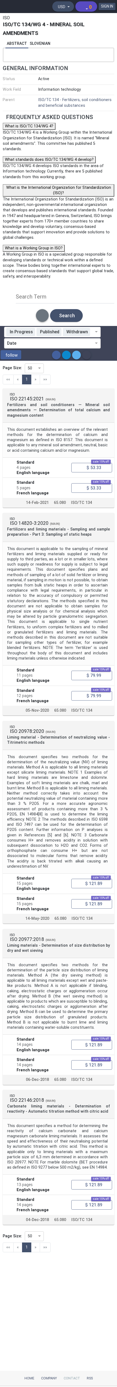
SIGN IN (107, 6)
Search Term (31, 296)
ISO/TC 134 (81, 502)
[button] (11, 354)
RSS (90, 1378)
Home (29, 1378)
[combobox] (93, 331)
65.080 (60, 502)
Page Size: (12, 368)
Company (49, 1378)
